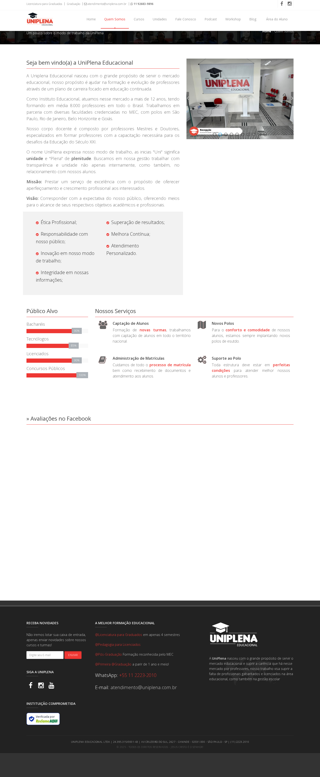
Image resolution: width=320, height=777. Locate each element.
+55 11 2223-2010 (137, 675)
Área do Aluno (277, 19)
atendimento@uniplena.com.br (107, 4)
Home (91, 19)
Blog (252, 19)
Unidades (160, 19)
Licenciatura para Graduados (44, 4)
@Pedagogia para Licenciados (118, 644)
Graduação (73, 4)
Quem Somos (114, 19)
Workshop (233, 19)
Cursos (139, 19)
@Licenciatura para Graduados (119, 634)
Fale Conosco (185, 19)
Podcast (211, 19)
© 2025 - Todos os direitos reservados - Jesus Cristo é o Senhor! (160, 747)
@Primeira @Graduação (113, 664)
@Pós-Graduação (109, 654)
